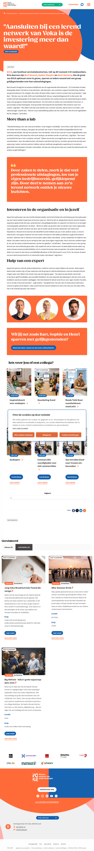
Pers (40, 844)
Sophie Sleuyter (46, 75)
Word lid (63, 844)
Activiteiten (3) (24, 547)
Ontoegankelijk (32, 844)
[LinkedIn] (80, 510)
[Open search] (82, 4)
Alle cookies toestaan (23, 435)
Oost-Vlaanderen (12, 520)
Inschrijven (10, 638)
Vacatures (56, 844)
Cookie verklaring (48, 848)
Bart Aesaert (31, 75)
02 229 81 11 (20, 827)
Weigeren (47, 435)
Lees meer (15, 482)
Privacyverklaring (37, 848)
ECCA (9, 71)
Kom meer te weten (20, 428)
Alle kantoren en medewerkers (47, 802)
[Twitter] (77, 510)
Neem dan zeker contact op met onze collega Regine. (33, 348)
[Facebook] (73, 510)
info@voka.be (21, 829)
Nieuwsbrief (47, 844)
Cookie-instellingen (70, 435)
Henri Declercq (64, 75)
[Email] (84, 510)
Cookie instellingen (61, 848)
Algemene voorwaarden (23, 848)
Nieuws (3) (8, 547)
